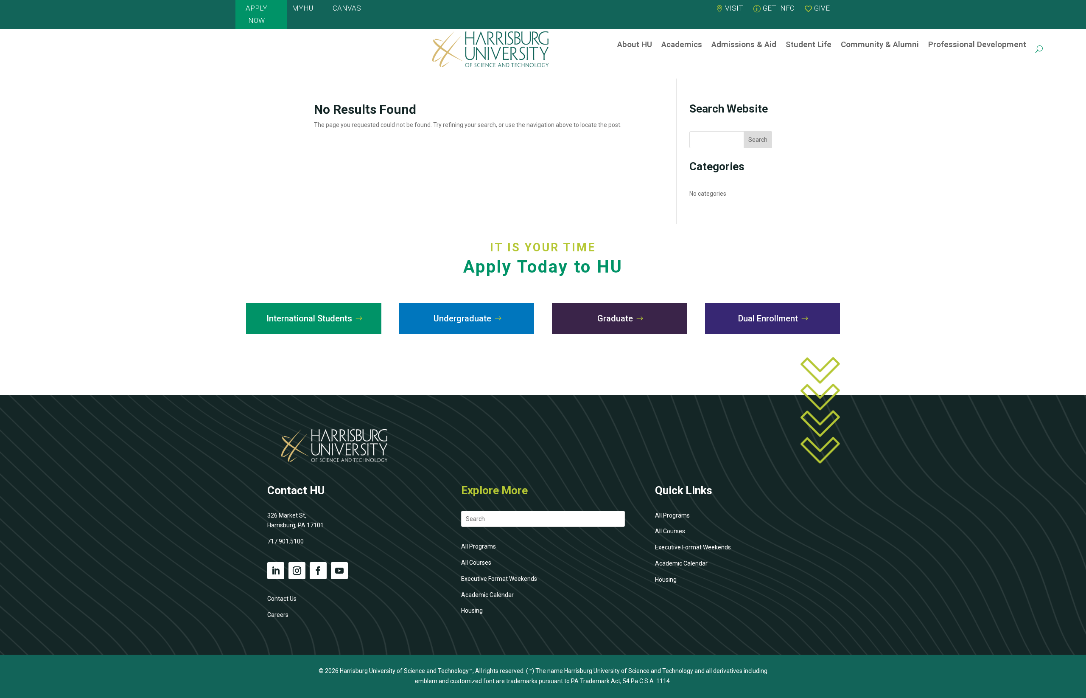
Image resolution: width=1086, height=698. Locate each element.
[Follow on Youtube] (339, 570)
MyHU (302, 8)
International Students (309, 318)
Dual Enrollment (768, 318)
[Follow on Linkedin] (275, 570)
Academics (681, 44)
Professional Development (977, 44)
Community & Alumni (880, 44)
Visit (734, 8)
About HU (634, 44)
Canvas (347, 8)
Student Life (808, 44)
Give (822, 8)
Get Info (779, 8)
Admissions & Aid (743, 44)
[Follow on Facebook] (318, 570)
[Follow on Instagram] (296, 570)
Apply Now (256, 14)
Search (757, 139)
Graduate (615, 318)
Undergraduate (462, 318)
